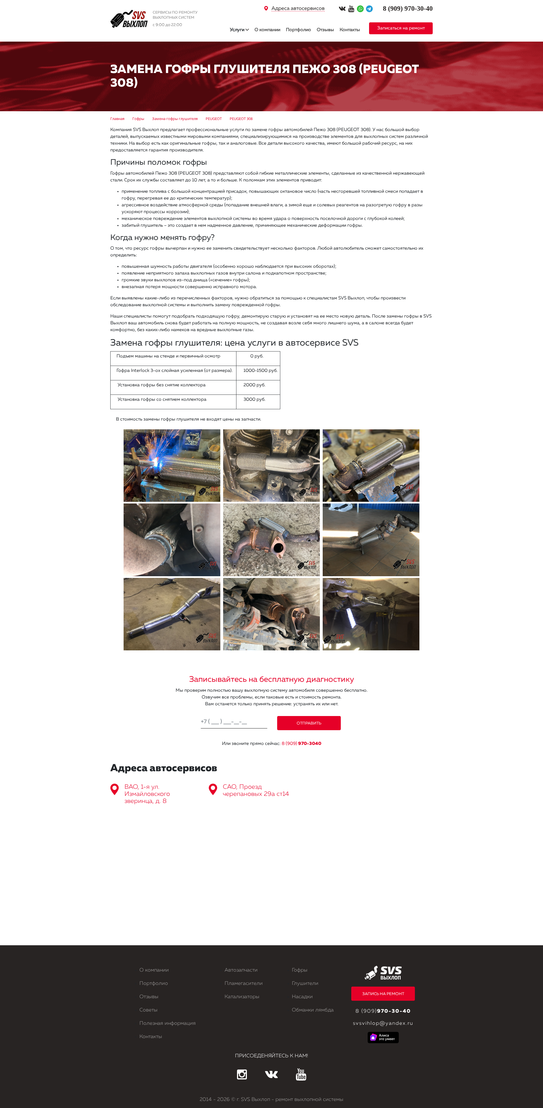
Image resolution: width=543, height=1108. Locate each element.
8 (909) (301, 743)
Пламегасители (244, 983)
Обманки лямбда (313, 1010)
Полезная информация (167, 1023)
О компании (267, 30)
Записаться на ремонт (401, 28)
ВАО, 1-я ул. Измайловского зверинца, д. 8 (147, 794)
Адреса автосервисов (298, 8)
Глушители (305, 983)
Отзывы (325, 30)
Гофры (299, 970)
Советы (148, 1010)
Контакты (350, 30)
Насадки (302, 996)
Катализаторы (242, 996)
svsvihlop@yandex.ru (383, 1023)
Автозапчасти (241, 970)
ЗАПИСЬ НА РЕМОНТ (383, 994)
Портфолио (298, 30)
